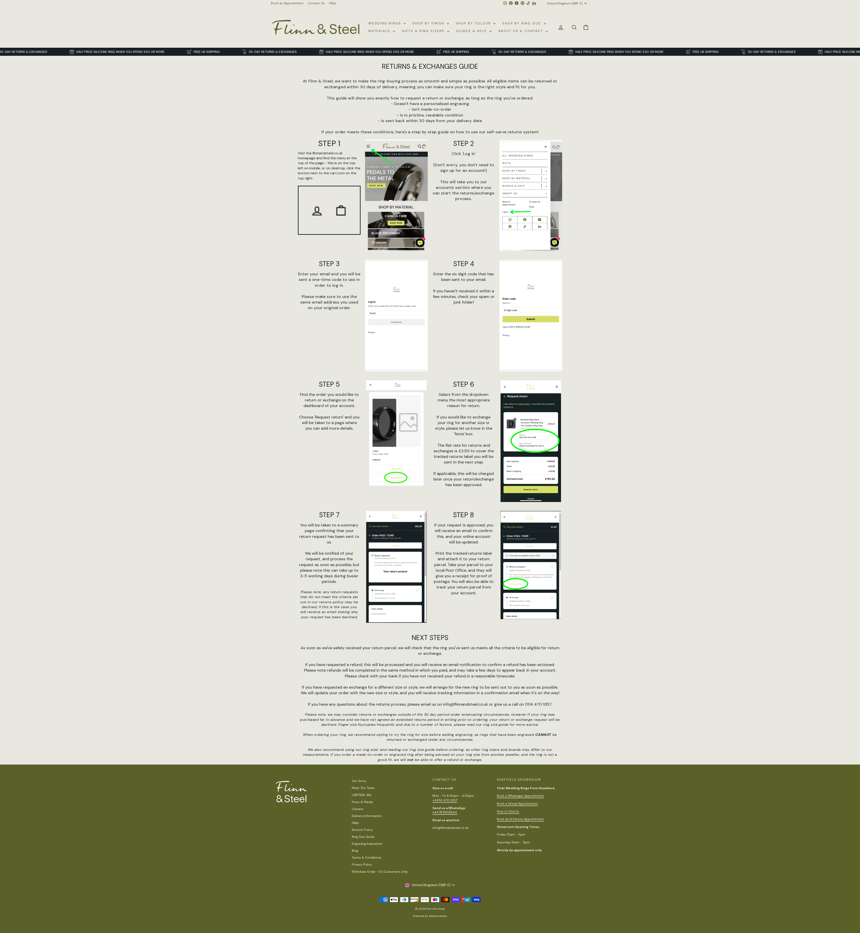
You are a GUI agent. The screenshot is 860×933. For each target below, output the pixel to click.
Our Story (359, 781)
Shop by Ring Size (522, 23)
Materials (380, 31)
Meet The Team (363, 788)
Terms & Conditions (366, 857)
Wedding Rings (385, 23)
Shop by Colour (474, 23)
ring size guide (496, 724)
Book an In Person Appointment (520, 819)
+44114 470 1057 (444, 800)
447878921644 (444, 812)
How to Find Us (508, 811)
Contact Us (316, 3)
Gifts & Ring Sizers (424, 31)
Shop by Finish (429, 23)
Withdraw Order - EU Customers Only (380, 872)
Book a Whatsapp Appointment (520, 796)
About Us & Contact (521, 31)
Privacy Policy (362, 864)
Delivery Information (367, 816)
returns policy (331, 602)
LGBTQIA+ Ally (362, 795)
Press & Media (362, 802)
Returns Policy (362, 830)
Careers (357, 809)
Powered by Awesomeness (430, 916)
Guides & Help (472, 31)
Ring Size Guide (363, 837)
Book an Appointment (287, 3)
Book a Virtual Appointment (517, 804)
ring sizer (371, 749)
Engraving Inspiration (367, 844)
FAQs (332, 3)
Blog (355, 851)
